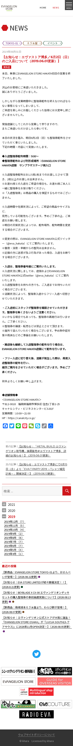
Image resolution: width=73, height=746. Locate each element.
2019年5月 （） (14, 550)
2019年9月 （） (14, 533)
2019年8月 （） (14, 538)
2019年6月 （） (14, 546)
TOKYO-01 (39, 577)
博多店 (6, 67)
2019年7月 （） (14, 542)
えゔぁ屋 (13, 602)
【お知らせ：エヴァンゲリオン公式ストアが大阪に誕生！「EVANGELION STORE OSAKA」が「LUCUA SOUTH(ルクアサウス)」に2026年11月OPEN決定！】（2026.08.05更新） (37, 622)
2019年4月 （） (14, 554)
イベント (22, 587)
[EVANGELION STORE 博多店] (9, 8)
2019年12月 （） (15, 521)
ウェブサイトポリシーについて (36, 735)
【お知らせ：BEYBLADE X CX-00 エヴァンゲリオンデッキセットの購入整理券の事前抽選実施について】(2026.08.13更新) (36, 597)
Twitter (36, 654)
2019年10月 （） (15, 529)
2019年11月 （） (15, 525)
